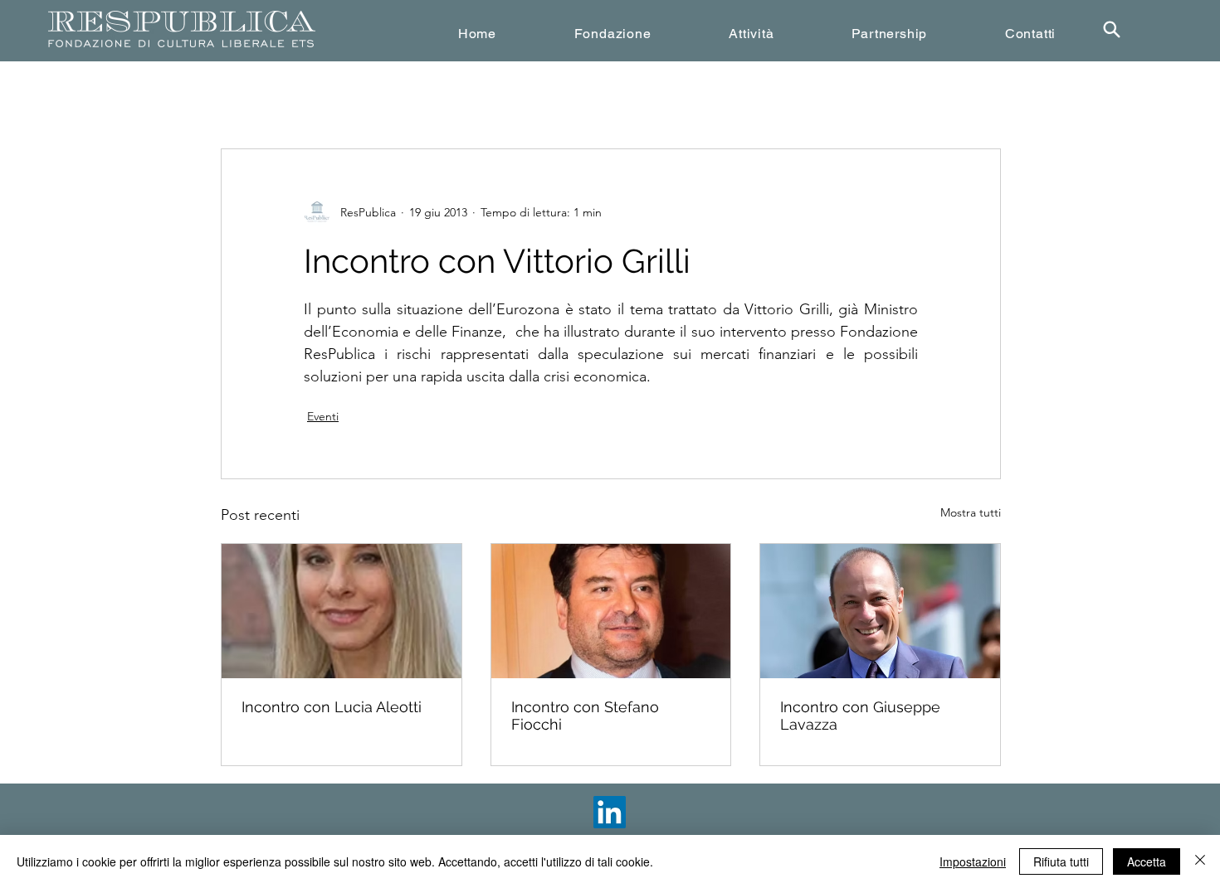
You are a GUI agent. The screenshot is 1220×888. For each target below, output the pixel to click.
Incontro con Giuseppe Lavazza (860, 715)
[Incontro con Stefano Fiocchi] (611, 611)
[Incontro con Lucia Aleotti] (341, 611)
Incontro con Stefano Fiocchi (585, 715)
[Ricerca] (1111, 29)
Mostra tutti (970, 512)
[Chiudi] (1200, 861)
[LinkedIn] (609, 812)
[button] (613, 33)
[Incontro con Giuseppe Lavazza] (880, 611)
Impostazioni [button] (972, 861)
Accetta (1146, 861)
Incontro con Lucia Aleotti (332, 707)
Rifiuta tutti (1061, 861)
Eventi (323, 416)
